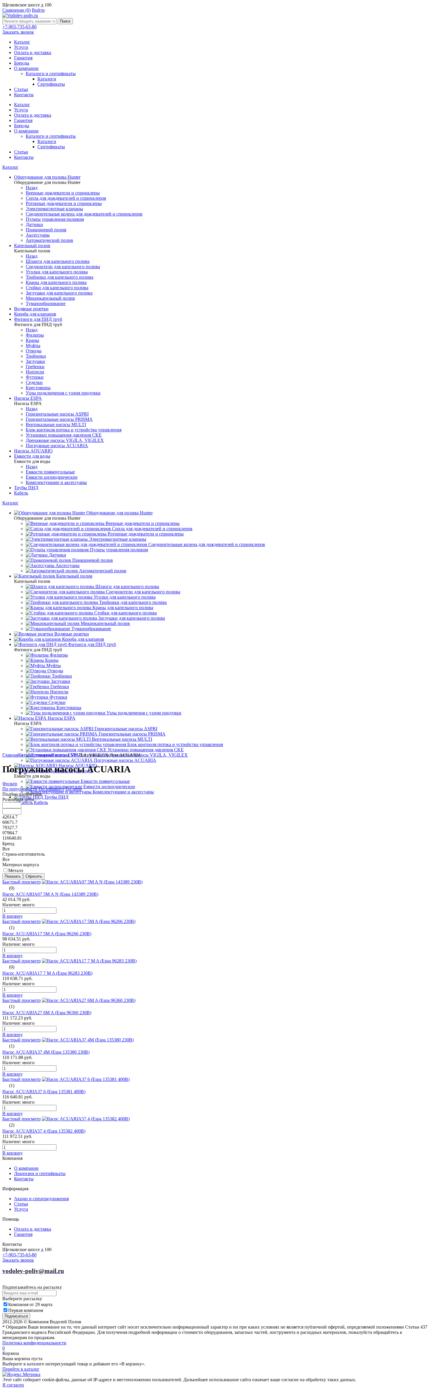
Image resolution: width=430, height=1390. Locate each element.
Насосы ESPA (65, 754)
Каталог (22, 41)
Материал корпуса (20, 864)
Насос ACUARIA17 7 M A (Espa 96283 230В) (47, 973)
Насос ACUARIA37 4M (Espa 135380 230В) (46, 1052)
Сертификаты (51, 84)
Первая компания (25, 1310)
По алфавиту (51, 788)
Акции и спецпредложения (41, 1198)
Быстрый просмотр (21, 881)
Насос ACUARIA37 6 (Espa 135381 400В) (43, 1091)
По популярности (19, 788)
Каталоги (46, 78)
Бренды (21, 63)
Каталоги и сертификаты (51, 73)
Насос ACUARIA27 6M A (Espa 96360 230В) (46, 1012)
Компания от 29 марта (30, 1304)
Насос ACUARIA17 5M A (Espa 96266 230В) (46, 933)
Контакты (24, 94)
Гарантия (23, 57)
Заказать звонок (18, 32)
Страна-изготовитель (23, 854)
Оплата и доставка (32, 52)
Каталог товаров (34, 754)
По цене (74, 788)
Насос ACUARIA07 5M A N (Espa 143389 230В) (50, 894)
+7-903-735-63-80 (19, 26)
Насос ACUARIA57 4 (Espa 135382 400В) (43, 1131)
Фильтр (9, 783)
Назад (31, 187)
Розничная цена (18, 799)
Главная (10, 754)
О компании (26, 68)
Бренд (8, 843)
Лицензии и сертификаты (40, 1173)
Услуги (21, 47)
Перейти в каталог (20, 1369)
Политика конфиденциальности (34, 1342)
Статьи (21, 89)
